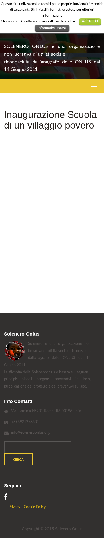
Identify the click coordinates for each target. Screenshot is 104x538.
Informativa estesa (52, 28)
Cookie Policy (35, 507)
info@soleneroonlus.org (30, 433)
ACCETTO (90, 21)
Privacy (14, 507)
